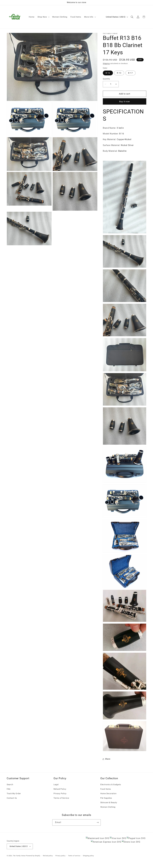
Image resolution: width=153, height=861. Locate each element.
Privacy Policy (60, 793)
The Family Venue (19, 855)
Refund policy (48, 855)
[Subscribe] (98, 822)
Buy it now (124, 101)
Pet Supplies (106, 798)
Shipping (106, 63)
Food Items (105, 789)
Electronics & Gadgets (110, 784)
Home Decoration (108, 793)
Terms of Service (61, 798)
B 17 (130, 73)
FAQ (8, 789)
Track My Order (14, 793)
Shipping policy (88, 855)
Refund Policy (60, 789)
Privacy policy (60, 855)
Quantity (106, 79)
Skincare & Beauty (108, 802)
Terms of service (74, 855)
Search (10, 784)
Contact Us (12, 798)
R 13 (119, 73)
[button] (43, 17)
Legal (56, 784)
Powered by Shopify (33, 855)
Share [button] (107, 759)
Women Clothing (107, 807)
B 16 (108, 73)
